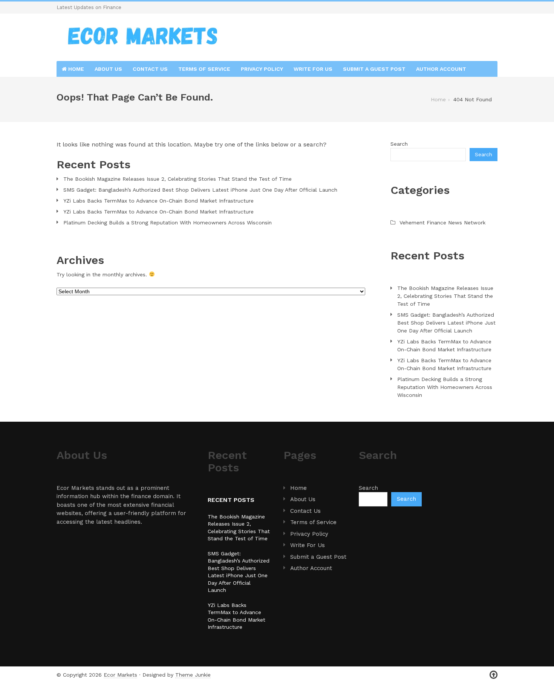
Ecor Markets (120, 675)
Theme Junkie (193, 675)
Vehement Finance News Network (442, 223)
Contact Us (150, 69)
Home (75, 69)
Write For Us (313, 69)
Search (399, 144)
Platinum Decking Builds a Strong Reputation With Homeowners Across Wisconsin (167, 223)
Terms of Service (204, 69)
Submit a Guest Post (374, 69)
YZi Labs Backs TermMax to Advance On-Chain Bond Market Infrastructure (158, 201)
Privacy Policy (262, 69)
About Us (108, 69)
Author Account (441, 69)
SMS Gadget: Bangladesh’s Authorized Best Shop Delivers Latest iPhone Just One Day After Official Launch (200, 190)
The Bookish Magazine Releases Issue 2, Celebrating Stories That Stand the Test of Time (177, 179)
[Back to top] (493, 675)
